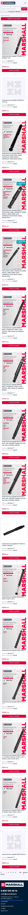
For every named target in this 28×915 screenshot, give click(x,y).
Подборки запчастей (7, 906)
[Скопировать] (13, 60)
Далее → (25, 873)
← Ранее (3, 873)
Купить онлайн (14, 70)
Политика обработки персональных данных (12, 900)
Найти (24, 9)
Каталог (3, 903)
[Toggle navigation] (25, 2)
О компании (4, 901)
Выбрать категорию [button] (14, 18)
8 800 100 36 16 (9, 890)
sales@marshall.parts (9, 894)
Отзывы (3, 908)
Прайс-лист (4, 910)
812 (20, 872)
